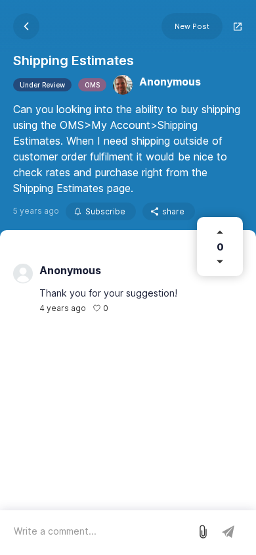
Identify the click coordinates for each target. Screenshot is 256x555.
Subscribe (105, 211)
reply (125, 308)
